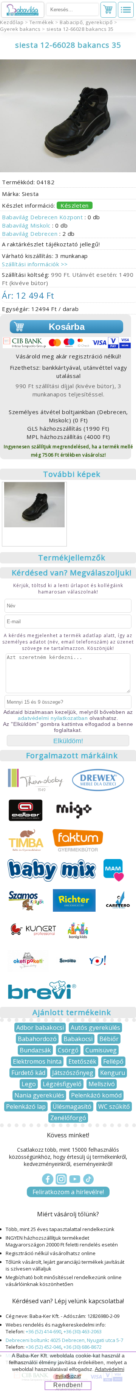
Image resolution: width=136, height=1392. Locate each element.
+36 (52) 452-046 (43, 1346)
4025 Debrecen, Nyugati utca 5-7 (86, 1340)
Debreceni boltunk (27, 1340)
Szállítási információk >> (35, 264)
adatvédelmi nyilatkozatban (53, 718)
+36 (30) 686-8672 (82, 1346)
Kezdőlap (11, 22)
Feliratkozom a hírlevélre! (68, 1192)
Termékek (41, 22)
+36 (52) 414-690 (43, 1331)
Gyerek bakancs (20, 29)
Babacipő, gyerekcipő (86, 22)
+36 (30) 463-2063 (82, 1331)
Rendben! (68, 1385)
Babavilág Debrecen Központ (43, 217)
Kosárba (67, 327)
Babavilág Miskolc (27, 225)
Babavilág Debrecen (30, 233)
